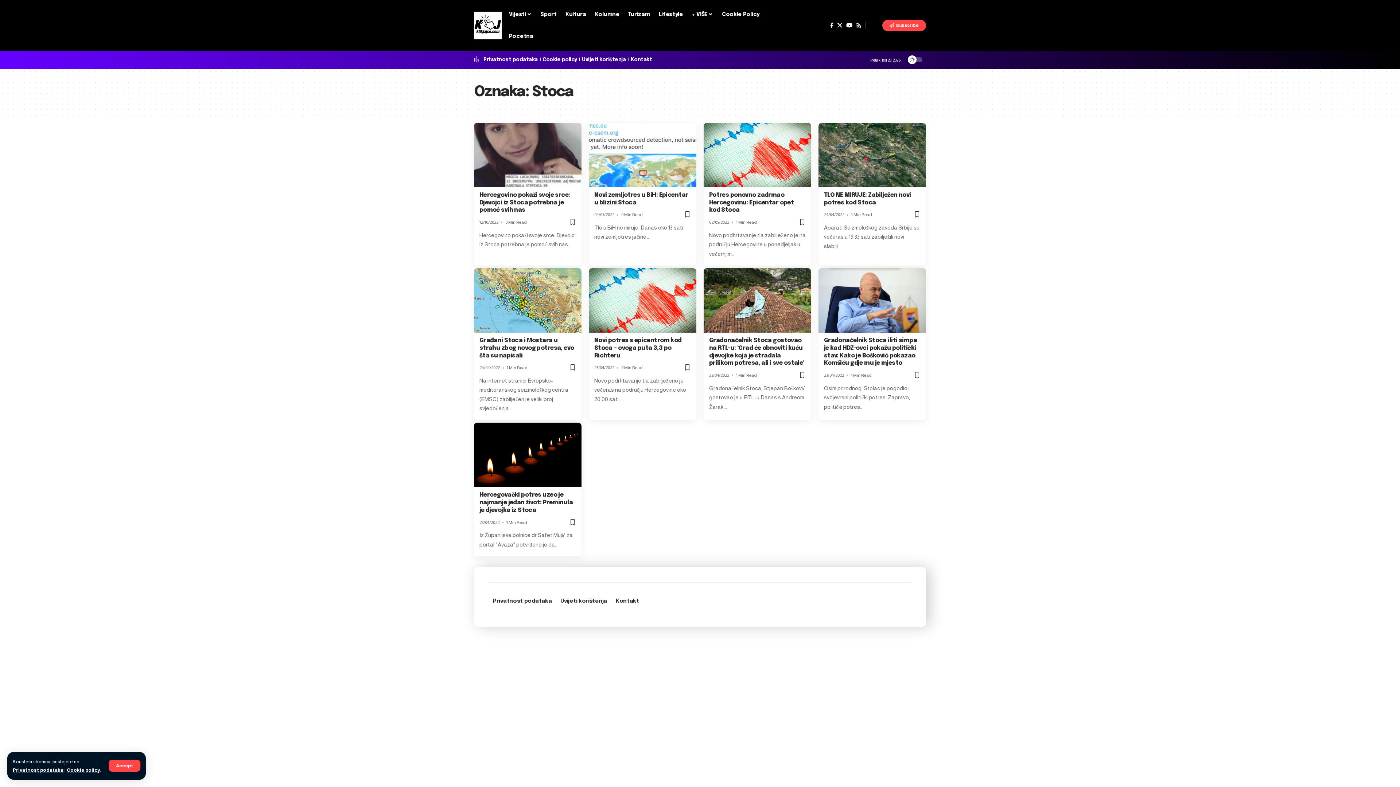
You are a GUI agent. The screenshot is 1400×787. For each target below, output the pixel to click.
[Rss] (858, 25)
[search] (874, 25)
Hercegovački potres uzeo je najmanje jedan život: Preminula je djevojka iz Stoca (526, 502)
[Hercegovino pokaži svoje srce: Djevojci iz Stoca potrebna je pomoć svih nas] (528, 155)
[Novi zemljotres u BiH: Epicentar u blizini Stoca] (642, 155)
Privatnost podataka (38, 770)
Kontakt (641, 59)
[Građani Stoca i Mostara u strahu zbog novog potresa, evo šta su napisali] (528, 300)
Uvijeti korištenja (604, 59)
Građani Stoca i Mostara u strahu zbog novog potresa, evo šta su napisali (526, 348)
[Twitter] (839, 25)
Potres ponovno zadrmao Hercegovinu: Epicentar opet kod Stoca (751, 203)
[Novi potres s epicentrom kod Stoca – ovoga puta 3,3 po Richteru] (642, 300)
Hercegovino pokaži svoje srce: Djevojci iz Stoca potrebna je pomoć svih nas (524, 203)
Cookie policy (83, 770)
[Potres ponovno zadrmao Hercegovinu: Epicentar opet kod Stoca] (757, 155)
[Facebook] (831, 25)
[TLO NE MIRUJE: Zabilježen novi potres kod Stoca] (872, 155)
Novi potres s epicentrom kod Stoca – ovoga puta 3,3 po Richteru (638, 348)
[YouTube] (849, 25)
